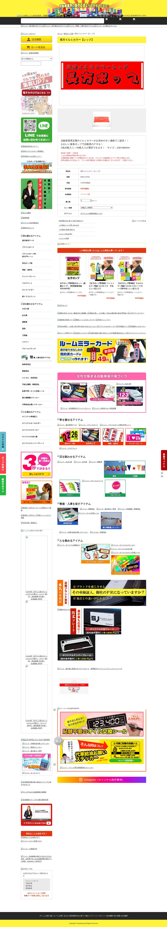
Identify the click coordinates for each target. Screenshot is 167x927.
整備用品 (25, 371)
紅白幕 (24, 315)
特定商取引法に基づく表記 (79, 916)
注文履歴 (124, 916)
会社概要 (109, 916)
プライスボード (28, 247)
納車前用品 (26, 364)
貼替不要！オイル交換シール (33, 391)
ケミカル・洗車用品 (29, 378)
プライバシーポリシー (97, 916)
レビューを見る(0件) (65, 234)
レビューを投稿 (64, 238)
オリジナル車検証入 (29, 417)
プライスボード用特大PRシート (29, 255)
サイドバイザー (28, 290)
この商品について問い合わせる (69, 225)
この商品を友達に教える (67, 229)
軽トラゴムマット (29, 296)
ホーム (59, 34)
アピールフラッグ (29, 349)
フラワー (25, 342)
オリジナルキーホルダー (31, 423)
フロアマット (27, 283)
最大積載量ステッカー (30, 398)
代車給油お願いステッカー (32, 404)
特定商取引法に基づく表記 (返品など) (71, 221)
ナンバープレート (29, 276)
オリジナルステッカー (30, 430)
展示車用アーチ (28, 240)
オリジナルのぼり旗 (29, 437)
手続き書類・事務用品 (30, 384)
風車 (24, 329)
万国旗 (24, 335)
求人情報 (117, 916)
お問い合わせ (63, 916)
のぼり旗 (25, 309)
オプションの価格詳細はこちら (91, 213)
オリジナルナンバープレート (33, 443)
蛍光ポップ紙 (68, 34)
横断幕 (24, 322)
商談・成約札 (27, 270)
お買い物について (51, 916)
